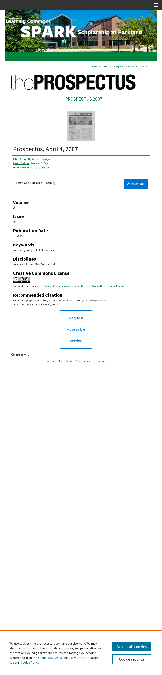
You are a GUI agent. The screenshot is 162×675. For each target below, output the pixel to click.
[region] (81, 652)
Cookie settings (51, 658)
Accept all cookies (132, 646)
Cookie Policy (30, 662)
